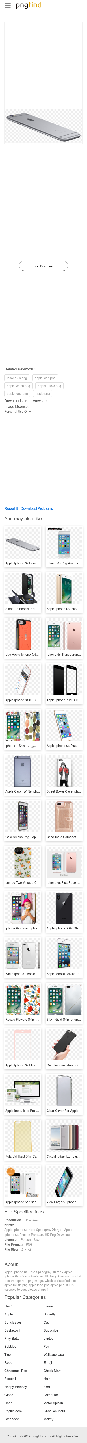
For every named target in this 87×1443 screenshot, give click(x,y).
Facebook (11, 1418)
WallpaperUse (54, 1354)
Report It (11, 508)
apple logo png (17, 393)
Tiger (8, 1354)
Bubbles (10, 1346)
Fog (46, 1346)
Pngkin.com (13, 1410)
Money (49, 1418)
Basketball (12, 1330)
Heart (8, 1306)
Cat (46, 1322)
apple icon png (45, 378)
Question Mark (54, 1410)
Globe (8, 1394)
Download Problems (37, 508)
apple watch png (18, 385)
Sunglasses (13, 1322)
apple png (43, 393)
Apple (8, 1314)
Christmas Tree (15, 1370)
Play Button (12, 1338)
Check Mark (53, 1370)
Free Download (43, 266)
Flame (48, 1306)
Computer (51, 1394)
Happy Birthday (15, 1386)
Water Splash (53, 1402)
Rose (8, 1362)
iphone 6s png (17, 378)
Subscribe (51, 1330)
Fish (47, 1386)
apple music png (49, 385)
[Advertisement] (43, 65)
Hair (47, 1378)
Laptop (48, 1338)
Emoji (48, 1362)
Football (10, 1378)
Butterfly (50, 1314)
